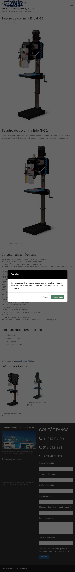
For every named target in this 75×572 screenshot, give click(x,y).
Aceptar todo (58, 297)
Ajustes (45, 297)
